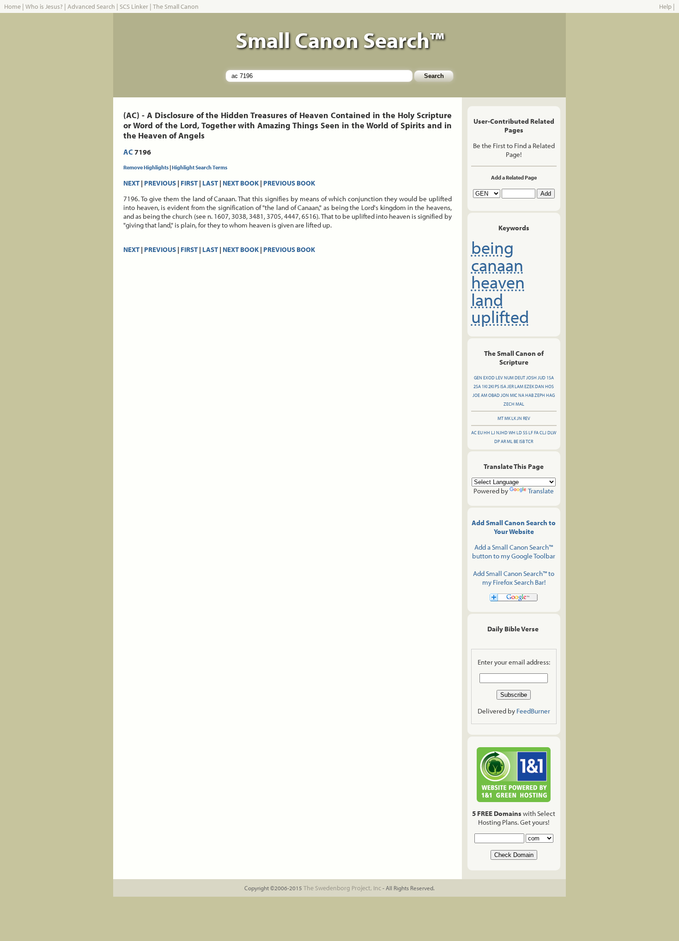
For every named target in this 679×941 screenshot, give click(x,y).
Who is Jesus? (44, 6)
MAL (519, 404)
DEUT (520, 378)
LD (519, 433)
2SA (477, 387)
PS (497, 387)
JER (510, 387)
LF (530, 433)
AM (484, 395)
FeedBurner (533, 711)
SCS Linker (134, 6)
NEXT (131, 183)
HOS (549, 387)
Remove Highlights (146, 167)
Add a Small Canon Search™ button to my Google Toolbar (513, 551)
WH (512, 433)
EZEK (529, 387)
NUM (509, 378)
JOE (476, 395)
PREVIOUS (160, 183)
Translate (541, 490)
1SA (550, 378)
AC (128, 151)
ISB (522, 441)
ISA (503, 387)
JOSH (531, 378)
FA (536, 433)
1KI (484, 387)
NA (521, 395)
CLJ (543, 433)
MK (507, 418)
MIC (513, 395)
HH (487, 433)
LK (513, 418)
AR (503, 441)
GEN (478, 378)
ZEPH (539, 395)
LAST (210, 183)
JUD (542, 378)
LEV (499, 378)
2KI (491, 387)
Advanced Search (91, 6)
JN (519, 418)
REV (526, 418)
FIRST (189, 183)
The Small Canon (176, 6)
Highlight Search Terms (199, 167)
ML (510, 441)
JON (505, 395)
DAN (539, 387)
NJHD (502, 433)
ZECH (509, 404)
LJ (493, 433)
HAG (550, 395)
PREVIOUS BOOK (289, 183)
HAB (529, 395)
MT (500, 418)
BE (516, 441)
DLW (551, 433)
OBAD (494, 395)
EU (480, 433)
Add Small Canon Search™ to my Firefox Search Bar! (513, 578)
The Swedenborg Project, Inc (342, 888)
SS (525, 433)
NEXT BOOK (241, 183)
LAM (519, 387)
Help (665, 6)
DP (497, 441)
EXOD (489, 378)
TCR (529, 441)
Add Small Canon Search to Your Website (514, 527)
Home (12, 6)
